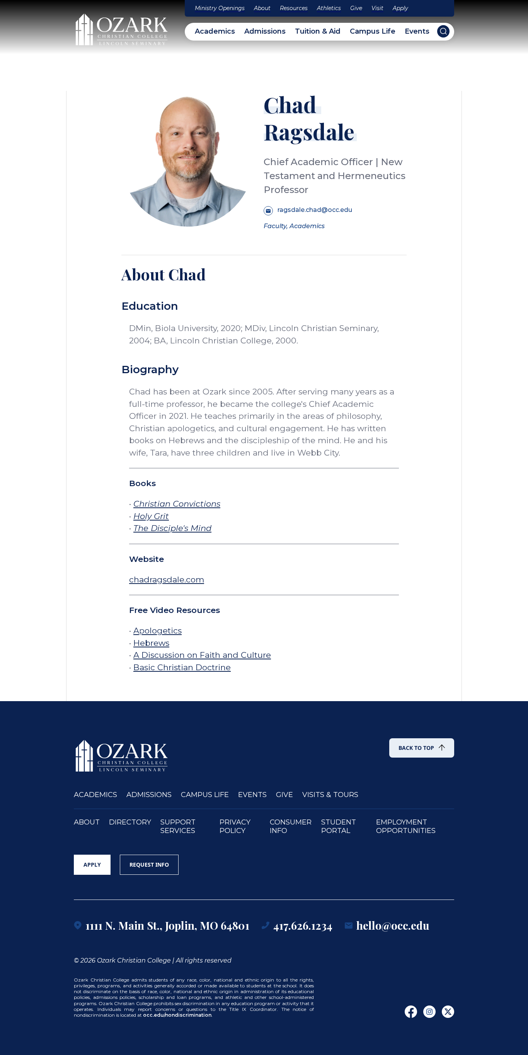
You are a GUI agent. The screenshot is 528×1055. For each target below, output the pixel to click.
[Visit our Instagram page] (429, 1011)
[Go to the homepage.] (122, 752)
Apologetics (157, 630)
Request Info (149, 864)
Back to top (416, 747)
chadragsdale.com (166, 579)
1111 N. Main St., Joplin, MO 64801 (167, 925)
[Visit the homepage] (122, 26)
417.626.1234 (302, 925)
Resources (294, 8)
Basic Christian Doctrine (182, 667)
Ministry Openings (220, 8)
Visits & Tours (330, 795)
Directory (130, 822)
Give (356, 8)
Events (417, 31)
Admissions (265, 31)
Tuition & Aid (318, 31)
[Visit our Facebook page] (411, 1011)
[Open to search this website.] (443, 31)
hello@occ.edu (392, 925)
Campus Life (372, 31)
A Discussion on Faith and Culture (202, 655)
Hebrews (151, 643)
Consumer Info (291, 826)
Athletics (329, 8)
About (262, 8)
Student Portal (338, 826)
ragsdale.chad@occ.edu (315, 209)
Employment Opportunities (406, 826)
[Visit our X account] (448, 1011)
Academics (215, 31)
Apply (400, 8)
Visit (377, 8)
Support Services (178, 826)
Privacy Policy (235, 826)
